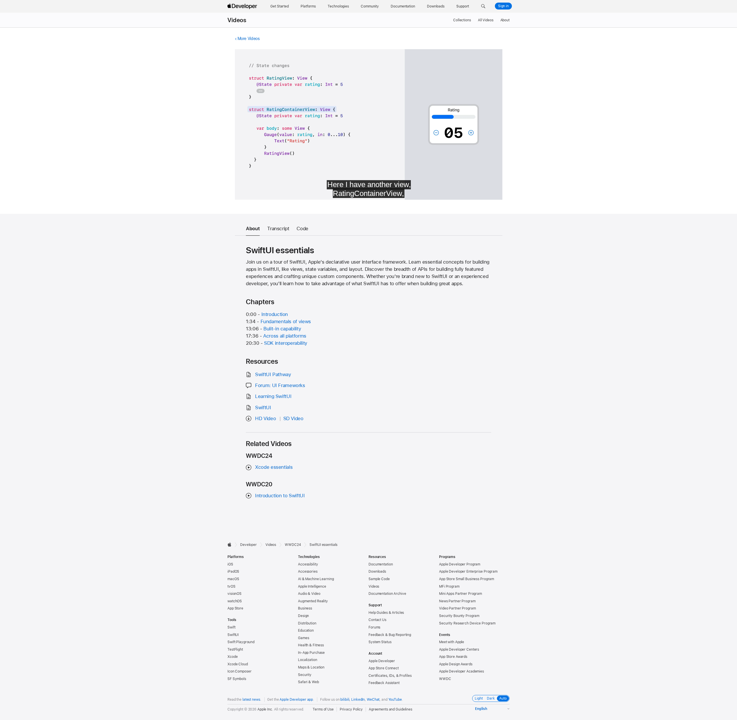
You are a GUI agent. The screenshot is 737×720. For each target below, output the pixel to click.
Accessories (308, 571)
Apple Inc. (265, 709)
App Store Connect (383, 668)
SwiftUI (263, 407)
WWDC (445, 679)
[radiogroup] (491, 698)
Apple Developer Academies (461, 671)
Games (303, 638)
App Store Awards (453, 657)
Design (303, 616)
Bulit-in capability (282, 329)
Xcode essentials (273, 467)
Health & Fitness (311, 645)
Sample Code (379, 579)
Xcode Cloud (237, 664)
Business (305, 608)
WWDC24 (293, 545)
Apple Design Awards (455, 664)
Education (306, 630)
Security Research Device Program (467, 623)
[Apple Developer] (243, 6)
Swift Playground (240, 642)
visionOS (234, 594)
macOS (233, 579)
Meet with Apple (451, 642)
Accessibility (308, 564)
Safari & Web (308, 682)
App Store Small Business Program (466, 579)
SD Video (293, 418)
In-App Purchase (311, 653)
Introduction (274, 314)
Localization (307, 660)
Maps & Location (311, 667)
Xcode (232, 657)
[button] (483, 6)
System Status (379, 642)
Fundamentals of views (286, 321)
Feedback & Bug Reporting (389, 635)
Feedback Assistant (384, 683)
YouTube (395, 700)
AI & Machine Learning (316, 579)
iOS (230, 564)
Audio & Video (309, 594)
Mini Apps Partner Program (460, 594)
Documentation (380, 564)
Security (304, 675)
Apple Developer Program (459, 564)
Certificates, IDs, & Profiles (390, 676)
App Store (235, 608)
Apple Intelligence (312, 586)
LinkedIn (358, 700)
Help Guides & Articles (386, 613)
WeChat (373, 700)
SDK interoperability (285, 343)
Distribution (307, 623)
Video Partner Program (457, 608)
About (505, 20)
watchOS (234, 601)
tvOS (231, 586)
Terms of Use (323, 709)
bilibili (344, 700)
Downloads (377, 571)
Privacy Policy (351, 709)
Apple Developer (381, 661)
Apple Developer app (296, 700)
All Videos (485, 20)
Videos (236, 20)
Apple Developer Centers (459, 649)
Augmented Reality (313, 601)
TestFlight (235, 649)
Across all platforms (284, 336)
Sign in (503, 6)
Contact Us (377, 620)
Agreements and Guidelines (390, 709)
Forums (374, 627)
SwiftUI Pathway (273, 374)
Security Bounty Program (459, 616)
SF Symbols (236, 679)
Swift (231, 627)
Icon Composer (239, 671)
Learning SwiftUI (273, 396)
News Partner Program (457, 601)
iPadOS (233, 571)
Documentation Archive (387, 594)
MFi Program (449, 586)
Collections (462, 20)
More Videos (249, 38)
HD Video (265, 418)
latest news (251, 700)
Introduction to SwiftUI (280, 495)
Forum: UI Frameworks (280, 385)
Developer (248, 545)
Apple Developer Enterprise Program (468, 571)
